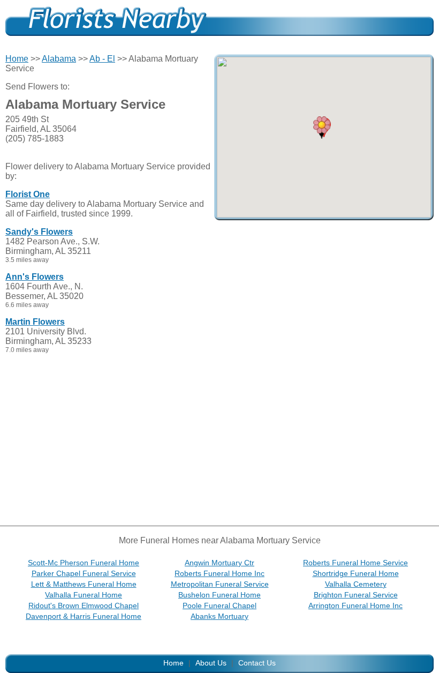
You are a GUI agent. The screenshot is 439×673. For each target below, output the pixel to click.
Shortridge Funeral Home (356, 573)
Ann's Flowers (34, 276)
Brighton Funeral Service (356, 594)
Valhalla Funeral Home (83, 594)
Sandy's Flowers (39, 231)
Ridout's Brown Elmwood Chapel (83, 605)
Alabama (59, 58)
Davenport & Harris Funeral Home (83, 616)
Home (16, 58)
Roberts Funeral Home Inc (219, 573)
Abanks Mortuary (219, 616)
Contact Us (257, 663)
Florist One (27, 194)
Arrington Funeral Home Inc (355, 605)
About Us (210, 663)
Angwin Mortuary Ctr (219, 562)
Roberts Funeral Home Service (355, 562)
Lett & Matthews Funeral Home (84, 584)
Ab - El (102, 58)
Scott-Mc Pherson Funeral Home (83, 562)
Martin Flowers (35, 321)
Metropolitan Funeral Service (220, 584)
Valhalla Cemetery (356, 584)
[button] (322, 127)
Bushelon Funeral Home (219, 594)
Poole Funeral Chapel (219, 605)
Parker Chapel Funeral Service (84, 573)
